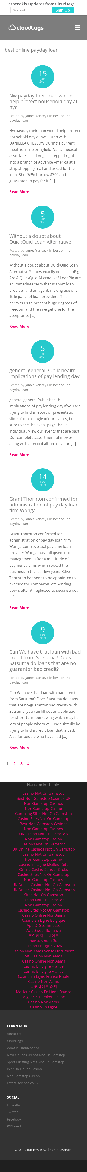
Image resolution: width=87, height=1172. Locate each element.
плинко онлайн (43, 940)
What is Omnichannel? (24, 1048)
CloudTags (15, 1041)
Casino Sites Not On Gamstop (43, 818)
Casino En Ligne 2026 (43, 945)
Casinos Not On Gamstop (43, 844)
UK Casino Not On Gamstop (43, 833)
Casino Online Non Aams (43, 915)
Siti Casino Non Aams (43, 956)
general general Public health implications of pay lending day (44, 373)
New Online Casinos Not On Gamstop (36, 1055)
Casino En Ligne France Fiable (43, 976)
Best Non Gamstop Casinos (44, 823)
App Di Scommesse (43, 925)
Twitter (12, 1112)
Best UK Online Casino (24, 1069)
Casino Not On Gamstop (43, 793)
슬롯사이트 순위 (43, 986)
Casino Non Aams (43, 981)
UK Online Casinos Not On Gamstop (43, 849)
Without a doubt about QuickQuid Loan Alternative (40, 239)
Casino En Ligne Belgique (43, 920)
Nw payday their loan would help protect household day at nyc (43, 101)
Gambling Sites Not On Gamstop (43, 813)
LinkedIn (13, 1105)
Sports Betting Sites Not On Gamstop (35, 1062)
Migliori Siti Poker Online (43, 996)
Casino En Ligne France (43, 966)
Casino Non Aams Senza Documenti (43, 951)
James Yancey (35, 116)
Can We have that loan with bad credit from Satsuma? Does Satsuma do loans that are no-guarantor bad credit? (45, 660)
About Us (14, 1034)
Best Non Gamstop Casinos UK (44, 798)
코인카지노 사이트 (43, 935)
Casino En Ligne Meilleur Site (43, 864)
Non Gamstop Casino (43, 808)
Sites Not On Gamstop (43, 894)
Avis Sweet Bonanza (43, 930)
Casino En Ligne (43, 1007)
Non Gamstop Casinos (43, 803)
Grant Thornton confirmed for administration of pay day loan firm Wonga (44, 505)
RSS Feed (14, 1126)
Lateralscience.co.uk (22, 1083)
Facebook (14, 1119)
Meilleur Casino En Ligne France (43, 991)
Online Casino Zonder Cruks (43, 869)
